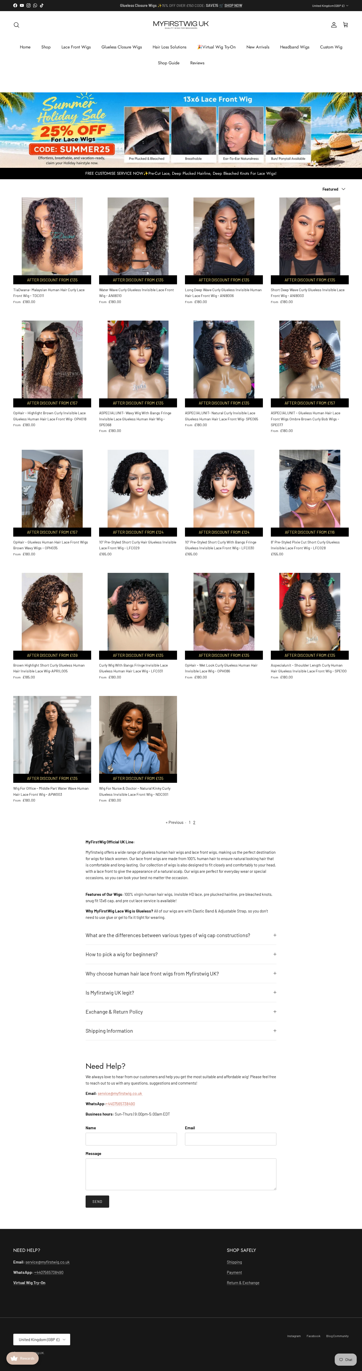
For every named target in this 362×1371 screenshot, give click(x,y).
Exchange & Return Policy (114, 1011)
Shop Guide (168, 63)
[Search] (16, 25)
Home (25, 47)
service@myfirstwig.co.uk (120, 1093)
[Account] (333, 25)
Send (97, 1201)
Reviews (197, 63)
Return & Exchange (243, 1282)
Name (91, 1127)
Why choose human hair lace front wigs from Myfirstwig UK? (152, 973)
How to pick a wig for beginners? (122, 954)
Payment (234, 1272)
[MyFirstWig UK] (181, 25)
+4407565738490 (120, 1103)
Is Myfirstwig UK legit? (110, 992)
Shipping (234, 1262)
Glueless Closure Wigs (121, 47)
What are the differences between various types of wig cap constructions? (168, 935)
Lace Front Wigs (76, 47)
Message (93, 1153)
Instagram (294, 1336)
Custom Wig (331, 47)
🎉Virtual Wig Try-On (216, 47)
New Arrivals (257, 47)
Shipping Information (109, 1030)
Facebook (313, 1336)
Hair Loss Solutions (169, 47)
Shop (46, 47)
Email (190, 1127)
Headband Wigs (294, 47)
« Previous (174, 822)
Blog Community (337, 1336)
